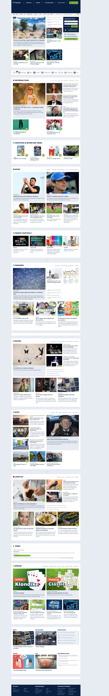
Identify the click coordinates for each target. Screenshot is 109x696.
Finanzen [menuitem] (21, 14)
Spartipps (76, 265)
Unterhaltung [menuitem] (29, 14)
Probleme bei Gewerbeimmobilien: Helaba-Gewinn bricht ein (54, 290)
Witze (62, 80)
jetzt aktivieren (17, 555)
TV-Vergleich (71, 694)
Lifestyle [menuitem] (35, 14)
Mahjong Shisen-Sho (53, 566)
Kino (56, 80)
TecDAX (65, 282)
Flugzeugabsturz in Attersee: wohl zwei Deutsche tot (55, 17)
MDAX (65, 281)
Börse (14, 688)
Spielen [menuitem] (44, 14)
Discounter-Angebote (62, 688)
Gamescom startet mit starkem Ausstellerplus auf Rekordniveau (56, 369)
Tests (57, 412)
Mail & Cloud (61, 2)
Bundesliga (49, 169)
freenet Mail (60, 691)
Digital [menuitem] (40, 14)
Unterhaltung (22, 80)
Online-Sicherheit (72, 688)
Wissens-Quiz (48, 691)
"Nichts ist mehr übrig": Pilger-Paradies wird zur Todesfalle (67, 632)
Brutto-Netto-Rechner (73, 691)
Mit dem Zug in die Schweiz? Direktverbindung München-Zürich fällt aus (57, 507)
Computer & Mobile (53, 341)
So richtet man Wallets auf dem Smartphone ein (54, 375)
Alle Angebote (74, 2)
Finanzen (19, 265)
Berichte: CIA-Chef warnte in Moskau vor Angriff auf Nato (67, 635)
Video (59, 80)
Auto (17, 412)
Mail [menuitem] (48, 14)
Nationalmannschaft (60, 169)
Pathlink (59, 566)
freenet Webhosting (61, 692)
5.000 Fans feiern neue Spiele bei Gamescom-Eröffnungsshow (56, 371)
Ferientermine (15, 691)
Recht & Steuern (71, 265)
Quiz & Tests (66, 80)
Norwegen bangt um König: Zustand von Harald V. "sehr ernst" (54, 25)
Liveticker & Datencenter (74, 169)
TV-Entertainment (49, 2)
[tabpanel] (29, 31)
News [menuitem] (14, 14)
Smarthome (76, 341)
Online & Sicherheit (61, 341)
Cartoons (76, 80)
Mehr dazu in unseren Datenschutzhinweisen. (67, 557)
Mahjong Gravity (45, 566)
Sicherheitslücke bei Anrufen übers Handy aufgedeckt (53, 22)
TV (50, 80)
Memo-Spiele (71, 80)
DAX (65, 279)
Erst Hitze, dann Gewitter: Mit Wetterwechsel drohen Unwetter (67, 640)
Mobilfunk (28, 2)
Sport (17, 169)
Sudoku (62, 566)
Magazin (60, 412)
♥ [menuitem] (54, 14)
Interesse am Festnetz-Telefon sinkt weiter (53, 373)
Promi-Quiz (37, 692)
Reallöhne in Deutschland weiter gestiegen (53, 295)
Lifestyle (19, 477)
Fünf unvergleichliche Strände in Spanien (53, 509)
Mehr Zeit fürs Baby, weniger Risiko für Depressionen (66, 637)
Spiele (47, 688)
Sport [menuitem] (17, 14)
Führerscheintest (75, 412)
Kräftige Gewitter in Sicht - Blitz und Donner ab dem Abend (55, 19)
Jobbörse (25, 688)
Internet (38, 2)
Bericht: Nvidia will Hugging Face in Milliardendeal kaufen (54, 293)
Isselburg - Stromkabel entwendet (63, 663)
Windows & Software (69, 341)
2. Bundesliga (54, 169)
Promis (53, 80)
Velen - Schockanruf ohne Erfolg (63, 658)
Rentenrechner (71, 692)
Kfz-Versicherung (61, 694)
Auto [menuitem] (25, 14)
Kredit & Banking (64, 265)
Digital (18, 341)
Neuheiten (53, 412)
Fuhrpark (69, 412)
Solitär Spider (76, 566)
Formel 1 (67, 169)
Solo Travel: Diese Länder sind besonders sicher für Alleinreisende (56, 505)
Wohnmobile (65, 412)
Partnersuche (26, 691)
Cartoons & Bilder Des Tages (28, 143)
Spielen (18, 566)
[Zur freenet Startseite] (16, 3)
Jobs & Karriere (57, 265)
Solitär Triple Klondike (69, 566)
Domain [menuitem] (51, 14)
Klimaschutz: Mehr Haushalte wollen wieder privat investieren (54, 297)
